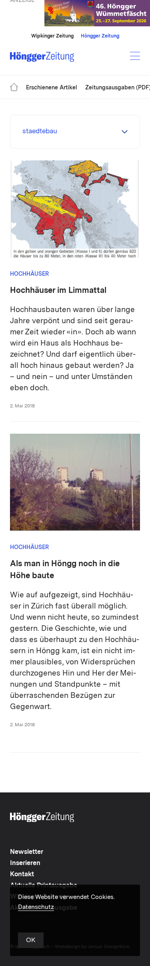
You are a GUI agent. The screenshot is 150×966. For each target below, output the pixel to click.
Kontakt (22, 874)
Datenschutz (36, 908)
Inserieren (25, 863)
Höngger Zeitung (100, 36)
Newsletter (26, 852)
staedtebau (39, 131)
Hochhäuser (29, 274)
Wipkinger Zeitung (52, 36)
